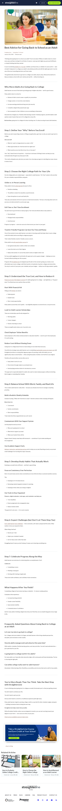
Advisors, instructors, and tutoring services (16, 449)
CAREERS (27, 795)
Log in (43, 2)
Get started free (54, 2)
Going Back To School (18, 52)
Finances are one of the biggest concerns (15, 280)
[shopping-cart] (36, 3)
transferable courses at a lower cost (45, 350)
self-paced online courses (19, 242)
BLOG (21, 795)
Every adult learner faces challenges (14, 523)
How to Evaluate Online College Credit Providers (10, 772)
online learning (19, 186)
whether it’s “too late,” (20, 66)
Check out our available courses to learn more (16, 717)
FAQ (34, 795)
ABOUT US (8, 795)
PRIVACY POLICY (42, 795)
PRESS (15, 795)
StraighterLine (8, 52)
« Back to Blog (9, 746)
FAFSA (13, 290)
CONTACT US (53, 795)
